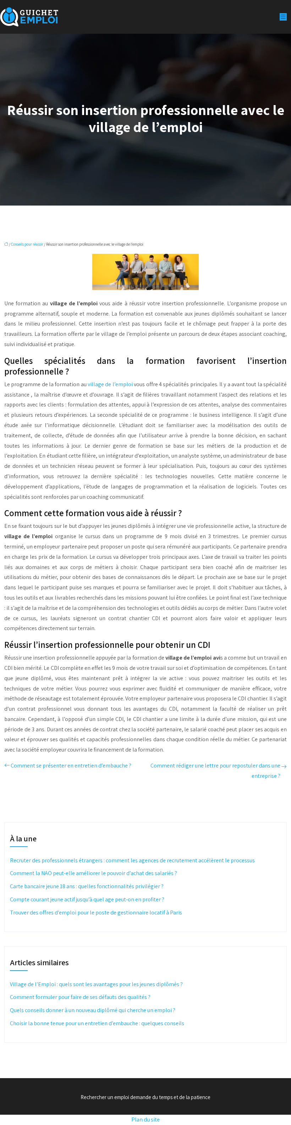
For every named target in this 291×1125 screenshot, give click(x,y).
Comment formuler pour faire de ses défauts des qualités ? (80, 997)
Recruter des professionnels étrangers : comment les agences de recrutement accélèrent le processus (132, 860)
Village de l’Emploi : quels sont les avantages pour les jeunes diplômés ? (96, 984)
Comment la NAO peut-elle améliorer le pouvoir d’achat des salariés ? (93, 873)
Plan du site (145, 1119)
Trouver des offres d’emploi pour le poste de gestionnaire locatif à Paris (96, 912)
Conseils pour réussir (27, 244)
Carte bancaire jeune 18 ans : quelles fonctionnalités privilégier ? (87, 886)
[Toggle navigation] (283, 17)
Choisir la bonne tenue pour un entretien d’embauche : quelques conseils (97, 1023)
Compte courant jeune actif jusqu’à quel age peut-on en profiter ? (87, 899)
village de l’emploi (110, 384)
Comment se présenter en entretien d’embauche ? (71, 765)
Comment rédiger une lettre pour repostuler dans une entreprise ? (215, 771)
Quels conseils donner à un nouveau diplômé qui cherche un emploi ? (92, 1010)
